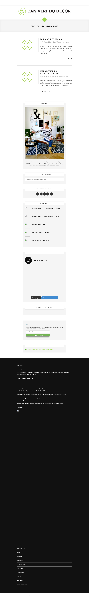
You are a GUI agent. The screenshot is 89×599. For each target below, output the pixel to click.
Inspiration (20, 568)
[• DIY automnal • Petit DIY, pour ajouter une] (39, 286)
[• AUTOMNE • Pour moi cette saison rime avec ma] (49, 286)
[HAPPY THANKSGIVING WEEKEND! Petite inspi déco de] (59, 280)
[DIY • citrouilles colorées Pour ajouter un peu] (29, 292)
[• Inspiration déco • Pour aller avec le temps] (59, 286)
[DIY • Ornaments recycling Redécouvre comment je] (49, 274)
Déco (41, 76)
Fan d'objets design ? (52, 39)
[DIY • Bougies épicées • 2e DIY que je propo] (59, 274)
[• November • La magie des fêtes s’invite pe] (39, 280)
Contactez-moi (22, 585)
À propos (20, 580)
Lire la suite (46, 59)
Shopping (46, 76)
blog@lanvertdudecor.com (56, 403)
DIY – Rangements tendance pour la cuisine (46, 216)
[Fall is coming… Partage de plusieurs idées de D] (39, 292)
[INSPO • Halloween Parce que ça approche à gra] (29, 286)
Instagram (27, 390)
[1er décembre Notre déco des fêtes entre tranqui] (49, 268)
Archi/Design (44, 42)
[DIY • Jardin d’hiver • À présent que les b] (29, 280)
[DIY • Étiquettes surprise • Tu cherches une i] (59, 268)
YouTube (43, 390)
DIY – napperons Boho (39, 224)
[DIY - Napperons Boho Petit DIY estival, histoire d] (59, 292)
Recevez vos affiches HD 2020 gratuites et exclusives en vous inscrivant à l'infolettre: (44, 328)
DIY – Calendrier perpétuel (40, 240)
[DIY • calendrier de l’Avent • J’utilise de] (29, 274)
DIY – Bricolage (21, 564)
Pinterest (33, 390)
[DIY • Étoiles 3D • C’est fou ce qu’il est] (39, 268)
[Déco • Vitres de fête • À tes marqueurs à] (29, 268)
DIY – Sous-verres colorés (40, 232)
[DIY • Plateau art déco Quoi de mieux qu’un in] (49, 292)
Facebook (21, 390)
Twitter (38, 390)
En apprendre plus (25, 378)
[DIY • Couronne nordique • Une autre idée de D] (39, 274)
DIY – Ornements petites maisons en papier (46, 208)
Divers (50, 42)
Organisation (20, 572)
